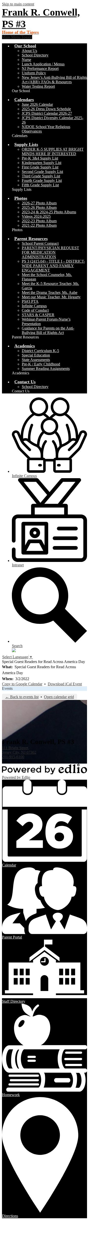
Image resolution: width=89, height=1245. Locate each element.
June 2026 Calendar (37, 104)
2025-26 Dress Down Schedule (46, 109)
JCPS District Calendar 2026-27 (47, 113)
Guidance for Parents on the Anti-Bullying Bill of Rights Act (48, 330)
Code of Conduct (35, 310)
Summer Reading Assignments (46, 368)
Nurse (26, 59)
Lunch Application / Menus (43, 64)
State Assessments (36, 360)
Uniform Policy (34, 73)
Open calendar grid (59, 697)
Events (7, 688)
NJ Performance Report (40, 68)
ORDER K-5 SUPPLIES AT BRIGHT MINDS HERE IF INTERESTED (53, 151)
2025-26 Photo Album (39, 207)
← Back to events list (22, 697)
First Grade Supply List (40, 167)
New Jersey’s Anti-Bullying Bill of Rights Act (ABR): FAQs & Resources (54, 79)
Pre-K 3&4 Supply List (40, 158)
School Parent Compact (40, 243)
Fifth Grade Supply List (40, 185)
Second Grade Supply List (42, 171)
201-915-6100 (13, 757)
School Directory (35, 55)
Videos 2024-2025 (36, 216)
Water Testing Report (38, 86)
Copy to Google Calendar (22, 684)
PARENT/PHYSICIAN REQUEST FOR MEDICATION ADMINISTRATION (50, 252)
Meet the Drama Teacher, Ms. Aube (49, 292)
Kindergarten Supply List (41, 163)
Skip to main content (18, 4)
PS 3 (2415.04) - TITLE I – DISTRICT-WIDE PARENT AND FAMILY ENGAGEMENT (53, 265)
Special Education (36, 355)
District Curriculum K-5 (40, 351)
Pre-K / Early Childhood (41, 364)
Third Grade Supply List (41, 176)
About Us (29, 51)
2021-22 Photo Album (39, 225)
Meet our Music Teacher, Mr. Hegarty (51, 297)
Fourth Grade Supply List (42, 180)
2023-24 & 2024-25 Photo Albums (49, 212)
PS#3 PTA (30, 301)
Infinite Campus (34, 306)
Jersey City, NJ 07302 (19, 750)
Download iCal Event (65, 684)
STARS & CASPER (38, 315)
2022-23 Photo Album (39, 221)
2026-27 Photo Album (39, 203)
